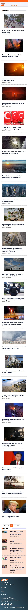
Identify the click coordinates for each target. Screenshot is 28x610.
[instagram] (8, 604)
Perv (5, 526)
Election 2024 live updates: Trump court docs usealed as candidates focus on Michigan (17, 568)
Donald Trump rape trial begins (10, 516)
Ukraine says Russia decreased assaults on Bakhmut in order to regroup (13, 152)
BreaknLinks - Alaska (6, 398)
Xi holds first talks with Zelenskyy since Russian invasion (13, 468)
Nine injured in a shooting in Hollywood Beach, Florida (13, 31)
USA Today (12, 572)
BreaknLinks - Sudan (6, 350)
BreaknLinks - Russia (6, 325)
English (2, 591)
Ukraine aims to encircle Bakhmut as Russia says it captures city (14, 201)
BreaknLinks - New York (14, 536)
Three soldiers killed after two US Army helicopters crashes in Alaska (13, 396)
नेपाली (2, 590)
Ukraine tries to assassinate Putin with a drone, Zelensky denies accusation (13, 323)
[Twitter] (5, 604)
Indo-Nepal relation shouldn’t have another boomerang (16, 558)
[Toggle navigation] (25, 4)
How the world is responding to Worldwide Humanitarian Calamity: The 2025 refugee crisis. (17, 549)
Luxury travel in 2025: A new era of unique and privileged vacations (16, 532)
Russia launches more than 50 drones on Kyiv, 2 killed (13, 104)
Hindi (2, 593)
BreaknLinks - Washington (7, 517)
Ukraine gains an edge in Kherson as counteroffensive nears (12, 444)
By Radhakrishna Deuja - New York (16, 562)
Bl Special (7, 528)
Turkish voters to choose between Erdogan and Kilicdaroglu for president (13, 128)
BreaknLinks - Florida (6, 34)
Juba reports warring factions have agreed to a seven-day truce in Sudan (14, 347)
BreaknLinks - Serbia (6, 301)
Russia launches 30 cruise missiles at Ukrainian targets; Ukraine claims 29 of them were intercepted (12, 250)
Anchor (6, 10)
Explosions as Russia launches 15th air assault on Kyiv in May (12, 80)
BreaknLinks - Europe (6, 106)
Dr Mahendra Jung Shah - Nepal (16, 543)
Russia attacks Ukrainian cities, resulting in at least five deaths (13, 420)
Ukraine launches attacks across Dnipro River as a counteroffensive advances (13, 492)
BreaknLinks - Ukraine (6, 58)
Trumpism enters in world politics (17, 541)
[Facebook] (2, 604)
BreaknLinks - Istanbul (6, 130)
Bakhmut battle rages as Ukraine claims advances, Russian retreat (13, 225)
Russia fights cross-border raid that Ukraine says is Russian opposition (12, 176)
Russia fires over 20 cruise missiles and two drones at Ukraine (14, 372)
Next (18, 526)
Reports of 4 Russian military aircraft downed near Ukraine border (12, 275)
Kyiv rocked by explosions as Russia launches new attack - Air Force (11, 55)
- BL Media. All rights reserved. (18, 607)
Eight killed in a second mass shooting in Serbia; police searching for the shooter (13, 299)
